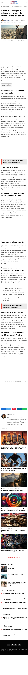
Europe (9, 6)
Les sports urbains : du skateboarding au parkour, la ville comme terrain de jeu (13, 469)
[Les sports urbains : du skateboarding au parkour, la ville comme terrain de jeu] (14, 460)
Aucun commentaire (12, 22)
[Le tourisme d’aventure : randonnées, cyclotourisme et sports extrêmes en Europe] (14, 480)
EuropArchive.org (4, 6)
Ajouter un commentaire (14, 557)
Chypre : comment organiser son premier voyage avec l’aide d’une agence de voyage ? (17, 584)
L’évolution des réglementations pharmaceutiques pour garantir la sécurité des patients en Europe (13, 509)
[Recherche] (26, 2)
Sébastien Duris (7, 20)
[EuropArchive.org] (14, 2)
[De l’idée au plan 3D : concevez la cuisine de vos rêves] (4, 569)
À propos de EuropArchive (17, 649)
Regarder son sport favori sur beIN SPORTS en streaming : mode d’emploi (12, 551)
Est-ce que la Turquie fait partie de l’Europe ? (12, 622)
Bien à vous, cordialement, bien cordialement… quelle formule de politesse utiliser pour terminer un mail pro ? (15, 608)
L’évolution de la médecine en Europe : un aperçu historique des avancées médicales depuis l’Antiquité (13, 448)
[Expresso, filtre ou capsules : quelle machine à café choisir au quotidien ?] (4, 576)
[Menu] (2, 2)
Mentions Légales (9, 650)
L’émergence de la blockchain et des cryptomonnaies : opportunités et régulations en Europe (13, 530)
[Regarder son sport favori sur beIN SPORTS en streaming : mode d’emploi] (14, 541)
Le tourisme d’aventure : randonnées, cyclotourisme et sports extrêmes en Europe (12, 489)
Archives (25, 649)
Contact (3, 650)
